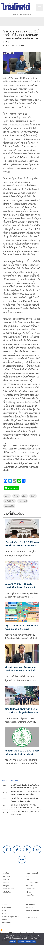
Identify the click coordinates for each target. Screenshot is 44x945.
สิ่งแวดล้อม (30, 895)
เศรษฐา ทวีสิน (9, 506)
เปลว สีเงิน (6, 876)
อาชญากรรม (6, 907)
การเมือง (6, 873)
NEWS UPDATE (10, 780)
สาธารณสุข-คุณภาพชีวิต (10, 916)
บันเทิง (4, 919)
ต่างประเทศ (6, 904)
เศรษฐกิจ (6, 886)
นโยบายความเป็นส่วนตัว (27, 942)
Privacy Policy (31, 917)
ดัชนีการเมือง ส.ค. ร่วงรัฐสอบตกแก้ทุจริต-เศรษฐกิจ (25, 813)
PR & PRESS (30, 904)
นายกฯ (7, 496)
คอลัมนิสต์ (6, 879)
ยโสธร (24, 496)
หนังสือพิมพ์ (7, 892)
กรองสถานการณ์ (32, 873)
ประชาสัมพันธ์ (30, 889)
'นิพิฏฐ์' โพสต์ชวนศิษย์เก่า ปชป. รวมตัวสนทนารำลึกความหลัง (25, 799)
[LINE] (22, 859)
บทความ (6, 882)
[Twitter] (17, 849)
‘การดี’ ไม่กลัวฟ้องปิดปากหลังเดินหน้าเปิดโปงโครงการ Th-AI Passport (25, 786)
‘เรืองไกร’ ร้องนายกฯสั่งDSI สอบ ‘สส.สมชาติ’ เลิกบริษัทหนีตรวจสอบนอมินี (25, 806)
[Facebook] (7, 849)
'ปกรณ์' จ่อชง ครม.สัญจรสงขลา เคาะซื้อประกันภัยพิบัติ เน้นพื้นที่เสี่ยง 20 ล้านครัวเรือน (20, 671)
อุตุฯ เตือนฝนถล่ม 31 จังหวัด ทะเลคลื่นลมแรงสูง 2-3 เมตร (21, 627)
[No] (41, 939)
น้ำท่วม (16, 496)
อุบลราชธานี (23, 501)
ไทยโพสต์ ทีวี (6, 923)
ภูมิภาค (28, 892)
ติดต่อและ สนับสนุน (32, 911)
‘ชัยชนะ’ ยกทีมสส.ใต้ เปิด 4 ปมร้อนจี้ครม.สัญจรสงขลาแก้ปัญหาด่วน (25, 793)
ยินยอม (12, 942)
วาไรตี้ (28, 876)
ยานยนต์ (5, 913)
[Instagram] (37, 849)
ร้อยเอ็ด (33, 496)
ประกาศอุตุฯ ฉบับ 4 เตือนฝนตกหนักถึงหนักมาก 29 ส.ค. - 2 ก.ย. (20, 587)
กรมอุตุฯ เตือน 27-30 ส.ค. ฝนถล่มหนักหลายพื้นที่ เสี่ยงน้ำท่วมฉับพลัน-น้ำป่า (22, 754)
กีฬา (27, 879)
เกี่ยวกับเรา (30, 907)
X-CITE (4, 910)
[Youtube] (27, 849)
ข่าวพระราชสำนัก (8, 889)
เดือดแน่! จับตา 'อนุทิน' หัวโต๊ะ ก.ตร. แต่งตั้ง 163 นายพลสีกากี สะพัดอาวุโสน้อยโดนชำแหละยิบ (22, 546)
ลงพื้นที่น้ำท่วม (9, 501)
